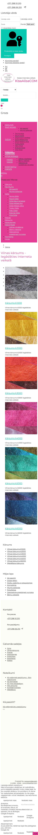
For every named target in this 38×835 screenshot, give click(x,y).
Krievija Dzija (20, 148)
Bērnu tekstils (23, 161)
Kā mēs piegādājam (15, 684)
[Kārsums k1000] (21, 298)
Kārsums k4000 (13, 438)
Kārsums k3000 (13, 393)
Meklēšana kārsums (15, 563)
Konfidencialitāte (14, 688)
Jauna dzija (19, 134)
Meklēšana (11, 690)
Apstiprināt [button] (7, 817)
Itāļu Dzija (19, 146)
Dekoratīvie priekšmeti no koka (26, 164)
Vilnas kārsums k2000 (16, 551)
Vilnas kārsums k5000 (16, 559)
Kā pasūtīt (24, 128)
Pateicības (11, 656)
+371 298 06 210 (14, 7)
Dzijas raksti (12, 581)
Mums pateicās (26, 130)
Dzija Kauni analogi (22, 138)
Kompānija (11, 585)
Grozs (8, 169)
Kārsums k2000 (13, 348)
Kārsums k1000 (13, 303)
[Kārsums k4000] (21, 434)
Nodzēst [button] (21, 817)
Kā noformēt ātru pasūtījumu (14, 707)
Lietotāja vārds (26, 19)
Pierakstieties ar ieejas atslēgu (13, 51)
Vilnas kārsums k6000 (16, 561)
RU (6, 67)
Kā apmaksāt (12, 682)
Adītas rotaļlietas (25, 159)
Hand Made (10, 161)
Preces (9, 152)
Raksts (9, 661)
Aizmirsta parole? (12, 61)
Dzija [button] (8, 139)
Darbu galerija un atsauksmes (19, 583)
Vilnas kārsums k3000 (16, 554)
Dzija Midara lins (21, 140)
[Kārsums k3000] (21, 389)
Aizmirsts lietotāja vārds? (15, 63)
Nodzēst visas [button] (27, 800)
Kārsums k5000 (13, 483)
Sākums (9, 125)
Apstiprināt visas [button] (9, 800)
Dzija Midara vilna (22, 142)
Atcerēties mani (9, 28)
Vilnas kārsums (13, 650)
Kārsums (10, 154)
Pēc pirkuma (12, 686)
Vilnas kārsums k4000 (16, 556)
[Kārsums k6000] (21, 524)
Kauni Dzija (19, 136)
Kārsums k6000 (13, 528)
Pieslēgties (7, 55)
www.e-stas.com (30, 781)
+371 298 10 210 (14, 3)
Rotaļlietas (11, 590)
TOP (35, 833)
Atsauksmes (11, 156)
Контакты (10, 167)
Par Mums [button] (10, 127)
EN (6, 71)
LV (6, 69)
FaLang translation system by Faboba (8, 538)
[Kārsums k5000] (21, 479)
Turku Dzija (19, 144)
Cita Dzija (18, 150)
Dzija (9, 648)
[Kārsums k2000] (21, 344)
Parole (23, 24)
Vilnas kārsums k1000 (16, 549)
